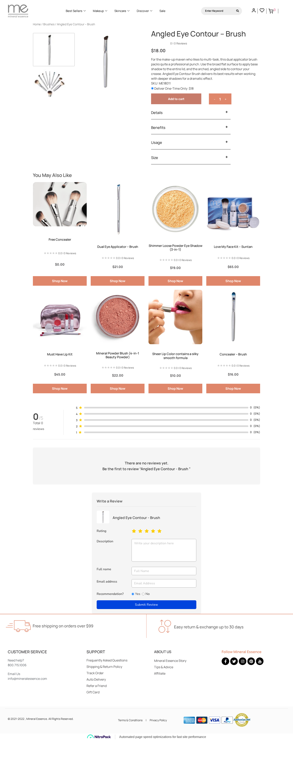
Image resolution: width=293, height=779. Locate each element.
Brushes (49, 24)
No (148, 594)
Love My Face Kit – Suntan (233, 246)
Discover (143, 11)
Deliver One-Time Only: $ (174, 88)
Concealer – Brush (233, 354)
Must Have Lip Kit (60, 354)
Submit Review (146, 604)
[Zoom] (130, 39)
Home (37, 24)
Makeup (98, 11)
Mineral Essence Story (170, 660)
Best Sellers (74, 11)
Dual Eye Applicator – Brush (117, 246)
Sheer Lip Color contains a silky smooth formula (175, 356)
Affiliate (159, 673)
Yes (137, 594)
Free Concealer (60, 239)
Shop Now (60, 281)
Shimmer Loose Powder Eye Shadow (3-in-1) (175, 247)
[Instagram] (242, 661)
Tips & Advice (163, 667)
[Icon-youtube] (260, 661)
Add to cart (176, 99)
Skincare (120, 11)
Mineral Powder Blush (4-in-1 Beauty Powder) (117, 355)
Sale (162, 11)
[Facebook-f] (225, 661)
